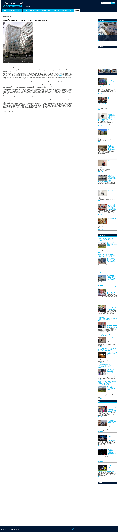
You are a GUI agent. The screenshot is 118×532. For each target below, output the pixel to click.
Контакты (100, 40)
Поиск (113, 2)
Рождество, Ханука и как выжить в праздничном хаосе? (106, 335)
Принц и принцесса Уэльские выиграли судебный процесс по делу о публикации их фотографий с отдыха (107, 319)
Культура (50, 10)
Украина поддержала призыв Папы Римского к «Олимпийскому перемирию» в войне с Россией (112, 438)
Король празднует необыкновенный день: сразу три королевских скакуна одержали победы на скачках (107, 255)
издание (61, 75)
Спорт (71, 10)
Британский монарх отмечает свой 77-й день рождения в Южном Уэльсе (107, 288)
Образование (64, 10)
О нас (99, 37)
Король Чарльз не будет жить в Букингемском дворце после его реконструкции (106, 239)
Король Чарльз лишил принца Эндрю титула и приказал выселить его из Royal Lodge (107, 302)
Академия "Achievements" (104, 38)
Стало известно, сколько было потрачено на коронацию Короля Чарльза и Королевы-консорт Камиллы (106, 366)
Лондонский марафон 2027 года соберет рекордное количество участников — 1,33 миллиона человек (112, 409)
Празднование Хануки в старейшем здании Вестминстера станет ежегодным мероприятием (107, 349)
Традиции (25, 10)
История (38, 10)
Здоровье (56, 10)
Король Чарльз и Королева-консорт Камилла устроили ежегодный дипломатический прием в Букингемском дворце (107, 383)
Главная (5, 10)
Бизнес (32, 10)
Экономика (12, 10)
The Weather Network (107, 15)
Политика (19, 10)
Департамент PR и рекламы (104, 35)
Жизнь (44, 10)
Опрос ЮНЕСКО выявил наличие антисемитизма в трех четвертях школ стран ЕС (111, 192)
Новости (77, 10)
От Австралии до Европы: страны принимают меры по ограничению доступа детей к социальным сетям (112, 207)
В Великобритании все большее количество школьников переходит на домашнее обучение (112, 221)
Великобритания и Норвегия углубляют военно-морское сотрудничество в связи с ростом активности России (106, 272)
